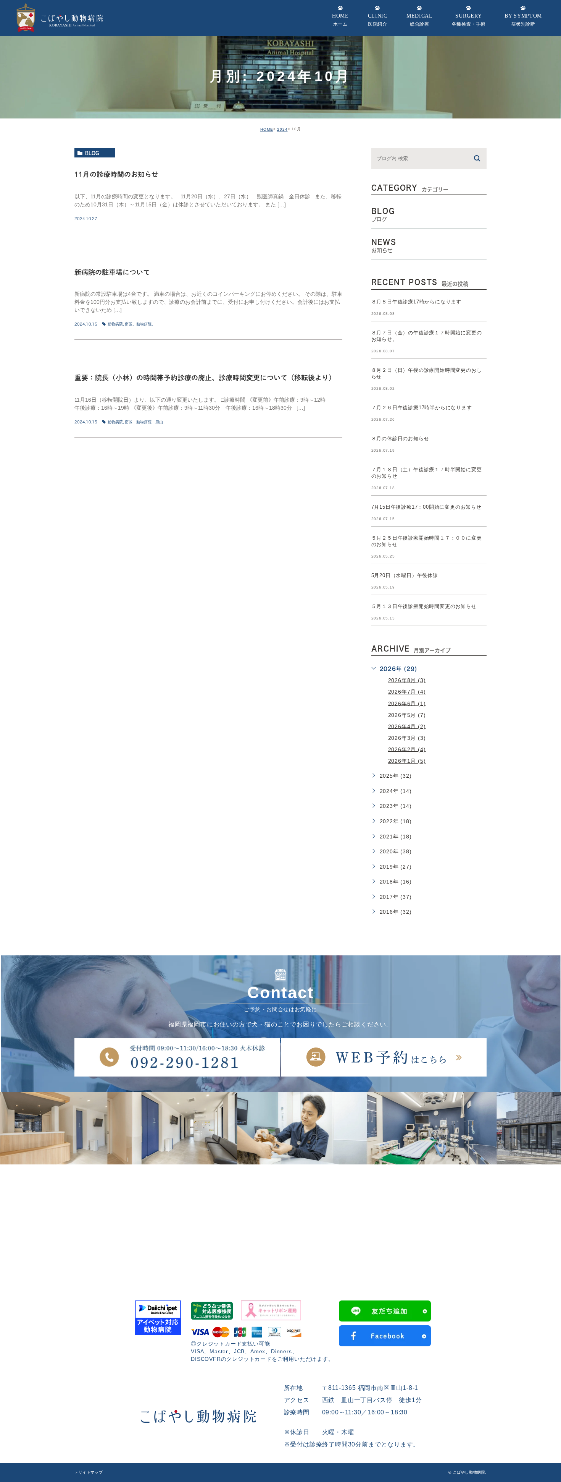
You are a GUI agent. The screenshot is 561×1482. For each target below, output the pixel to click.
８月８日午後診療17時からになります (416, 302)
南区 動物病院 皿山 (144, 422)
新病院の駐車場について (112, 271)
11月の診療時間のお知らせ (116, 173)
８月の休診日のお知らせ (400, 438)
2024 (282, 129)
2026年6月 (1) (407, 703)
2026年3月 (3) (407, 738)
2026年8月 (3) (407, 680)
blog (92, 153)
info (91, 250)
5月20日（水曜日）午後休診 (404, 575)
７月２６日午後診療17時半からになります (421, 407)
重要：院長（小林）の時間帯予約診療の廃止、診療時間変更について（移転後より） (204, 377)
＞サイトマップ (88, 1472)
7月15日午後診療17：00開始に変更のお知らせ (426, 507)
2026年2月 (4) (407, 749)
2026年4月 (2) (407, 726)
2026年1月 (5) (407, 761)
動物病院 (115, 324)
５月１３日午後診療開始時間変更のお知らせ (424, 606)
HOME (266, 129)
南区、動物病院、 (140, 324)
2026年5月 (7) (407, 715)
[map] (280, 1221)
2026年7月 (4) (407, 692)
